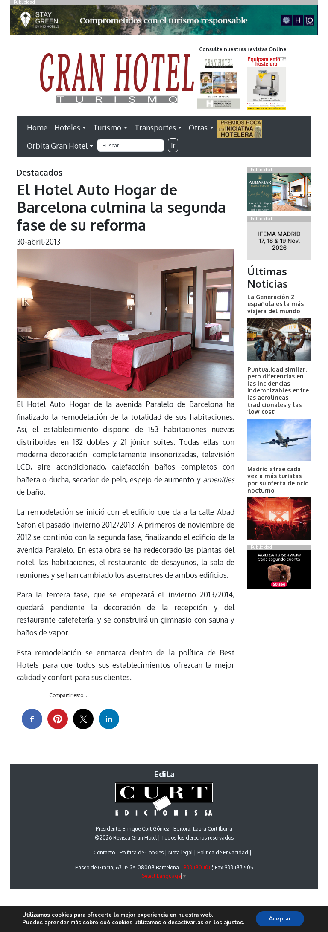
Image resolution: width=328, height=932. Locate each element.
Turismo (107, 127)
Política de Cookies (142, 852)
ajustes (233, 922)
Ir (173, 145)
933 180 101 (196, 867)
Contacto (104, 852)
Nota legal (180, 852)
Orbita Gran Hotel (57, 145)
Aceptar (280, 919)
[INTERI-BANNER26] (279, 242)
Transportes (155, 127)
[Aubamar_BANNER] (279, 193)
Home (37, 127)
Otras (198, 127)
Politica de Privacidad (222, 852)
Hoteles (67, 127)
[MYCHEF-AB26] (279, 571)
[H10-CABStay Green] (164, 22)
